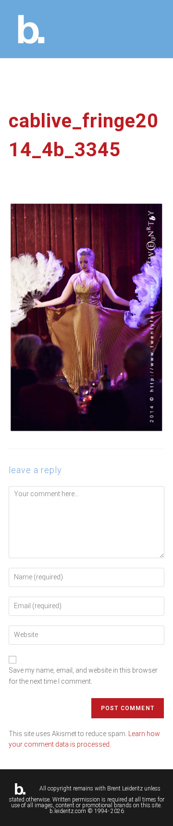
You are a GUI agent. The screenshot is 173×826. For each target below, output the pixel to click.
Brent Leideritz (125, 788)
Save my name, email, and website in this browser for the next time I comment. (83, 675)
